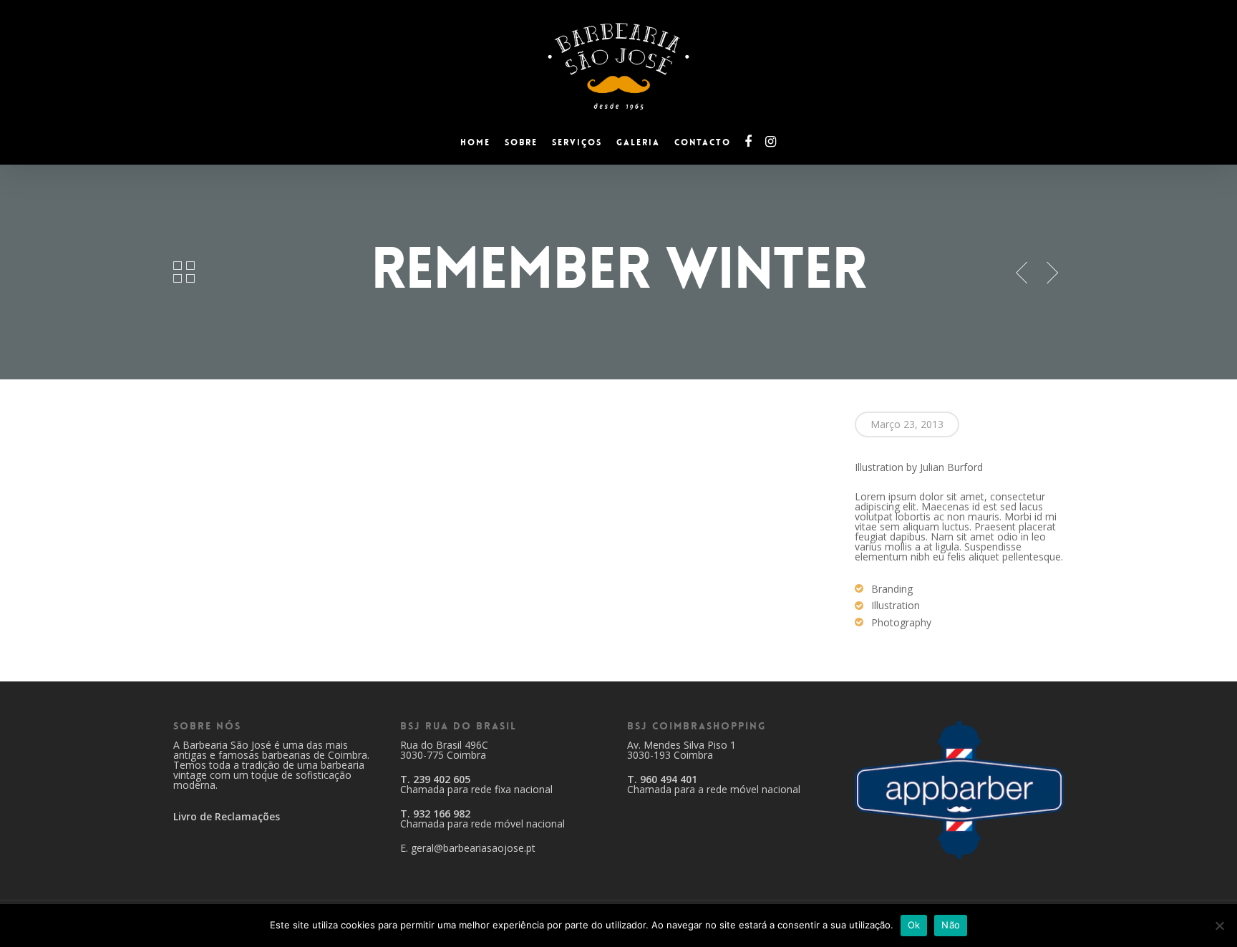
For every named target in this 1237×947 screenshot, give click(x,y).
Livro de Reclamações (226, 816)
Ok (914, 925)
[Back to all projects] (184, 272)
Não (950, 925)
